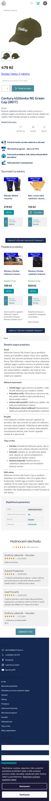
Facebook (9, 660)
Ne (29, 514)
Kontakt (4, 717)
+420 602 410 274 (12, 655)
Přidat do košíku (24, 88)
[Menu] (45, 3)
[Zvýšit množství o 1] (10, 86)
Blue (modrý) (33, 322)
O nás (3, 681)
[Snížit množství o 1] (10, 89)
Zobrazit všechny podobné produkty (25, 330)
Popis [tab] (6, 338)
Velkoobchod (6, 721)
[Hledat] (31, 3)
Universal (32, 524)
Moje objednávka (8, 730)
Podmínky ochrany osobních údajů (15, 690)
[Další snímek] (48, 32)
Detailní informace (8, 122)
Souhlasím (24, 794)
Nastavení (24, 786)
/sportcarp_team (12, 665)
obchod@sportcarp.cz (14, 650)
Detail (9, 212)
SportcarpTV (10, 670)
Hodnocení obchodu (25, 541)
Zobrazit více (25, 631)
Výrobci (4, 695)
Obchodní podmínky (9, 686)
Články (4, 699)
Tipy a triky (5, 726)
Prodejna (5, 704)
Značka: (10, 10)
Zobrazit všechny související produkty (25, 240)
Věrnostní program (9, 713)
